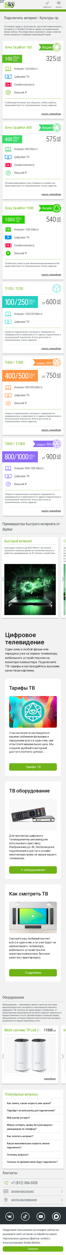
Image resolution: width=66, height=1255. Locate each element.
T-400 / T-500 (14, 362)
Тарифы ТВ (33, 767)
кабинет (47, 7)
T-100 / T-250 (14, 288)
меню (59, 7)
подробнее (50, 1078)
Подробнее (33, 972)
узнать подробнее (51, 113)
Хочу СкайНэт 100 (18, 47)
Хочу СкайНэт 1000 (19, 208)
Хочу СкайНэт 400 (18, 128)
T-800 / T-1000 (15, 444)
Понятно (33, 1248)
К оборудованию (33, 870)
